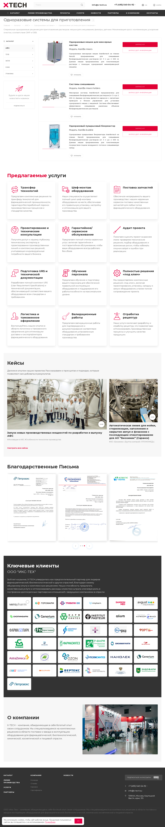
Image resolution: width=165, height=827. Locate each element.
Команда (34, 780)
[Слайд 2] (82, 545)
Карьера (34, 787)
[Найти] (82, 4)
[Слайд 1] (80, 545)
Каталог (8, 775)
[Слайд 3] (84, 545)
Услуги (7, 787)
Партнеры (9, 792)
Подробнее (50, 822)
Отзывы (34, 783)
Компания (36, 775)
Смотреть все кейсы (17, 448)
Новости (68, 775)
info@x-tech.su (99, 5)
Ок (78, 821)
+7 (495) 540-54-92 (124, 5)
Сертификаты (36, 790)
